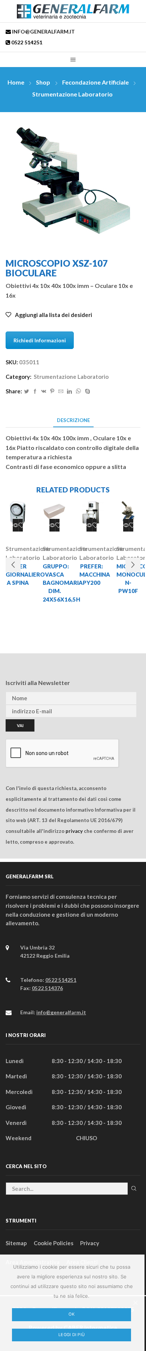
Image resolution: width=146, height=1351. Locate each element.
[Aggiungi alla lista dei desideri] (22, 525)
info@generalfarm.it (43, 31)
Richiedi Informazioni (39, 340)
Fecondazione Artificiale (95, 82)
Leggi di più (71, 1334)
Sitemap (16, 1243)
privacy (74, 831)
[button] (13, 565)
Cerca (134, 1188)
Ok (71, 1314)
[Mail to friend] (61, 391)
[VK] (43, 391)
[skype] (86, 391)
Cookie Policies (53, 1243)
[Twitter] (26, 391)
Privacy (89, 1243)
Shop (43, 82)
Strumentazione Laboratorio (72, 94)
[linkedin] (69, 391)
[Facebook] (35, 391)
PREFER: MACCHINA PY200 (91, 574)
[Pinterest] (52, 391)
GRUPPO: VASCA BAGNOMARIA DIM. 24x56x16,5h (55, 583)
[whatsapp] (78, 391)
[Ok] (135, 1302)
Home (15, 82)
